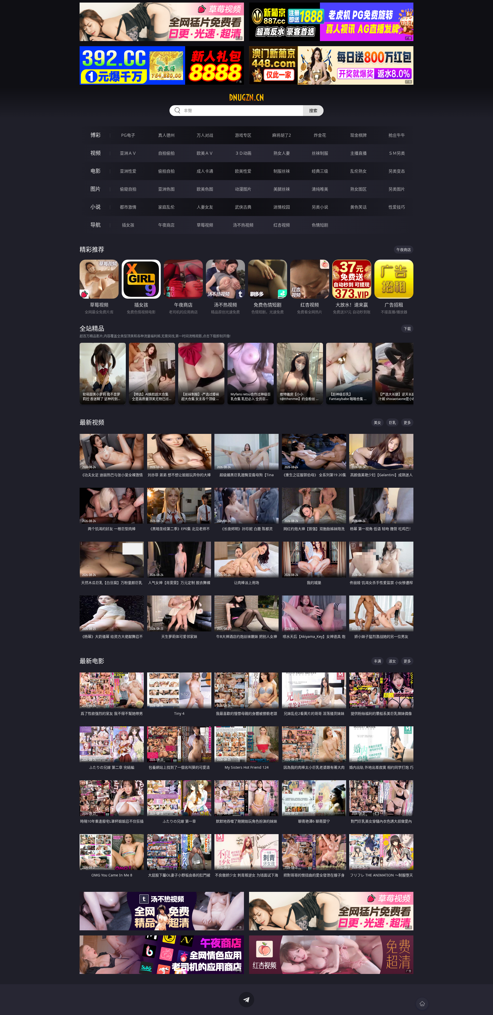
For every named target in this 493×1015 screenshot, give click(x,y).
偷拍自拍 (166, 171)
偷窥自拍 (128, 189)
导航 (95, 224)
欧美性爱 (243, 171)
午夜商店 (166, 225)
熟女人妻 (281, 153)
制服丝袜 (281, 171)
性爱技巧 (396, 207)
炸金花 (320, 135)
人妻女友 (205, 207)
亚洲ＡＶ (128, 153)
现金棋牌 (358, 135)
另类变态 (396, 171)
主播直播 (358, 153)
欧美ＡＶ (205, 153)
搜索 (313, 110)
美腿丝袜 (281, 189)
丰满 (377, 661)
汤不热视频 (243, 225)
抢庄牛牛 (396, 135)
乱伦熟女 (358, 171)
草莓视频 (205, 225)
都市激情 (128, 207)
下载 (407, 328)
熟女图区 (358, 189)
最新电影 (92, 661)
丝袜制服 (320, 153)
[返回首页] (422, 1004)
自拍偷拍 (166, 153)
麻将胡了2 (281, 135)
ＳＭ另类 (396, 153)
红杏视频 (281, 225)
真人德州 (166, 135)
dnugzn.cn (246, 97)
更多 (407, 422)
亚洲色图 (166, 189)
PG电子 (128, 135)
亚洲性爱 (128, 171)
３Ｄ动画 (243, 153)
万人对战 (205, 135)
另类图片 (396, 189)
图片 (95, 189)
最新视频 (92, 422)
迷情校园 (281, 207)
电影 (95, 171)
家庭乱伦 (166, 207)
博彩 (95, 135)
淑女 (392, 661)
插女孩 (128, 225)
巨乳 (392, 422)
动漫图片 (243, 189)
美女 (377, 422)
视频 (95, 153)
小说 (95, 206)
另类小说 (320, 207)
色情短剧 (320, 225)
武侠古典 (243, 207)
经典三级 (320, 171)
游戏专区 (243, 135)
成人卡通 (205, 171)
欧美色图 (205, 189)
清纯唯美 (320, 189)
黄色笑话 (358, 207)
